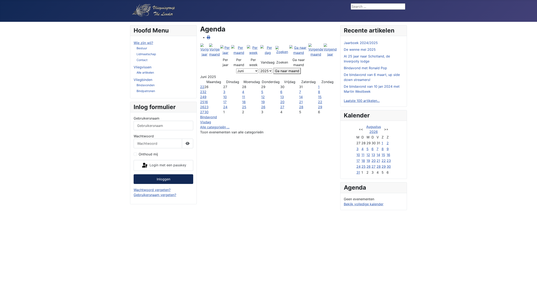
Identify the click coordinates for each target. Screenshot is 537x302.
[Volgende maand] (315, 50)
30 (206, 112)
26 (202, 107)
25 (202, 102)
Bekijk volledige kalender (363, 204)
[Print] (208, 37)
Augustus (373, 127)
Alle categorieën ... (214, 127)
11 (243, 97)
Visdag (205, 122)
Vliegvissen (142, 67)
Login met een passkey (167, 165)
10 (225, 97)
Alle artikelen (145, 72)
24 (202, 97)
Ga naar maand (287, 71)
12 (263, 97)
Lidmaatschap (146, 54)
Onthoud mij (148, 154)
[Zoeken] (282, 50)
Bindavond (208, 117)
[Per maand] (238, 50)
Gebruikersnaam (146, 118)
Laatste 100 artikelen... (362, 101)
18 (244, 102)
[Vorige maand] (214, 50)
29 (320, 107)
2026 (373, 132)
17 (225, 102)
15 (320, 97)
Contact (142, 60)
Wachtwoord (144, 136)
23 (202, 92)
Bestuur (142, 48)
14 (301, 97)
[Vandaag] (267, 50)
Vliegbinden (143, 80)
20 (282, 102)
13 (282, 97)
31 (358, 172)
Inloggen (163, 179)
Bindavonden (146, 85)
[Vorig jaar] (204, 50)
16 (206, 102)
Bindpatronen (146, 91)
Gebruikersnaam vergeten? (155, 195)
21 (301, 102)
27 (282, 107)
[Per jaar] (225, 50)
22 (202, 87)
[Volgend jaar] (330, 50)
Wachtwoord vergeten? (152, 190)
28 (301, 107)
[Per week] (253, 50)
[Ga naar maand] (298, 50)
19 (263, 102)
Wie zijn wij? (143, 43)
